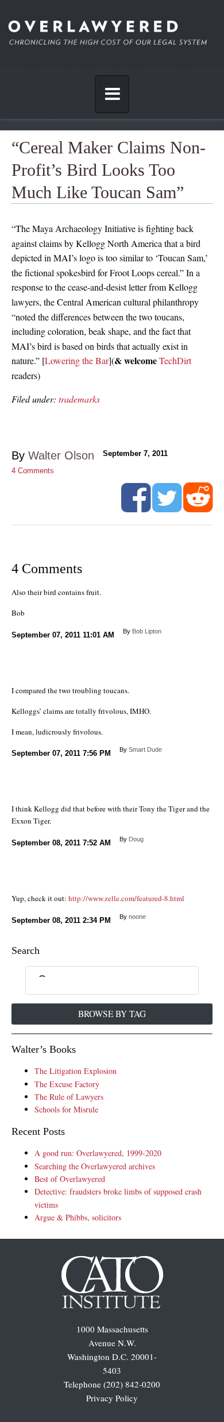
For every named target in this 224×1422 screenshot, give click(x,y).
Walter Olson (61, 455)
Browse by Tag (112, 1013)
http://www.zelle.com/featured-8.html (126, 898)
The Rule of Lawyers (68, 1096)
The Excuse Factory (66, 1084)
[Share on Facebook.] (135, 508)
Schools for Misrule (66, 1109)
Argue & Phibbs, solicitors (77, 1217)
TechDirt (175, 360)
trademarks (79, 399)
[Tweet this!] (166, 508)
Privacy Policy (112, 1398)
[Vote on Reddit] (198, 508)
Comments (32, 470)
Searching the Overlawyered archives (94, 1166)
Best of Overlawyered (69, 1178)
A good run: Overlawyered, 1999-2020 (97, 1152)
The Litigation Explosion (75, 1070)
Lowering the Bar (77, 360)
